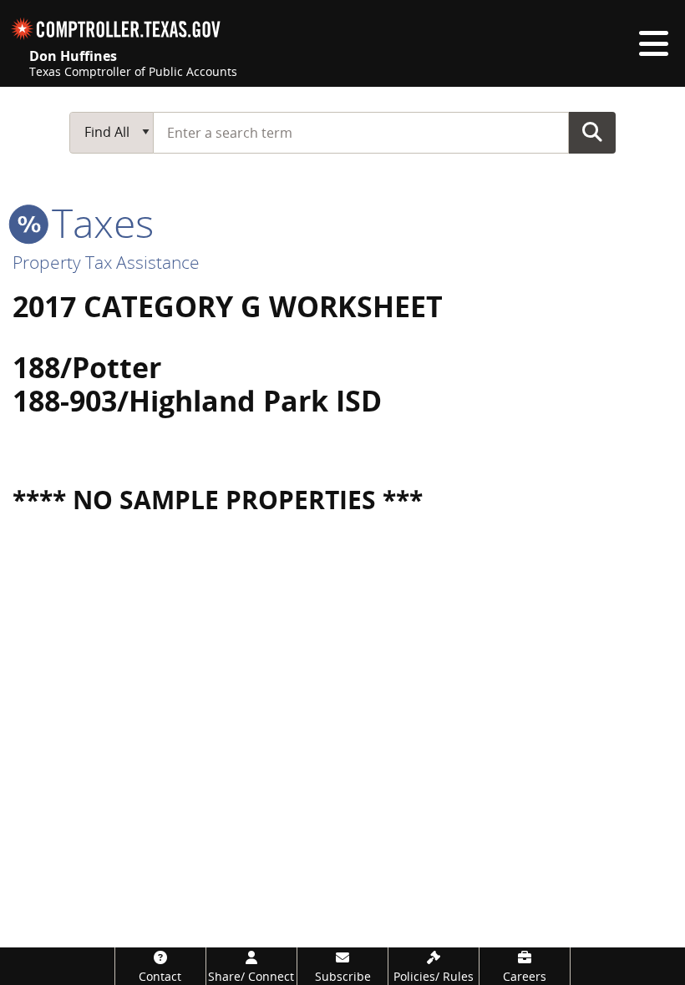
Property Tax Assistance (106, 262)
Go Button (592, 132)
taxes (98, 222)
